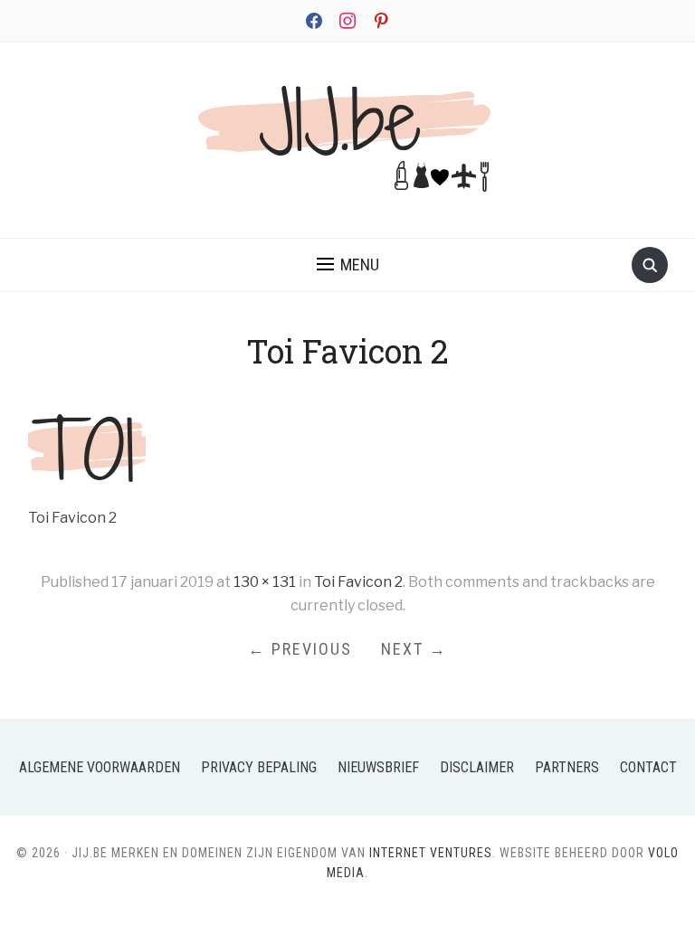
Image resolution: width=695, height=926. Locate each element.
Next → (414, 648)
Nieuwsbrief (378, 767)
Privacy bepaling (259, 767)
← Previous (300, 648)
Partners (567, 767)
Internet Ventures (430, 853)
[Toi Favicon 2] (87, 445)
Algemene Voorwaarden (99, 767)
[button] (348, 265)
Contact (648, 767)
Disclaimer (477, 767)
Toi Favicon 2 (358, 582)
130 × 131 (264, 582)
